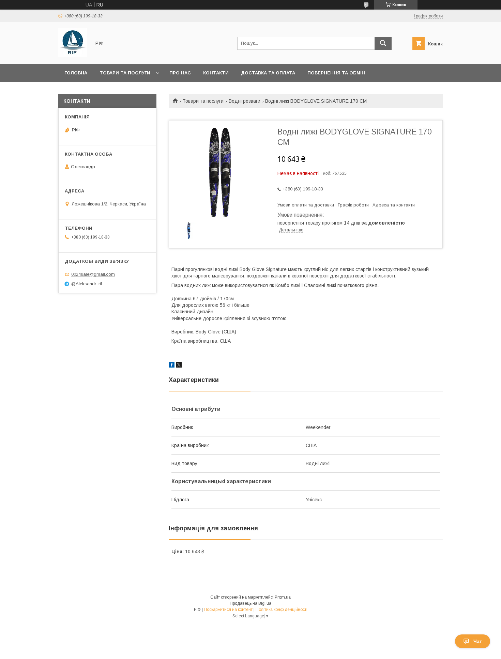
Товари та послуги (125, 72)
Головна (75, 72)
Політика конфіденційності (281, 609)
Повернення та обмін (336, 72)
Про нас (180, 72)
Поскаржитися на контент (228, 609)
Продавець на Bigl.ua (250, 603)
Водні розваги (244, 101)
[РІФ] (72, 55)
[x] (179, 366)
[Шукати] (383, 43)
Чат (477, 641)
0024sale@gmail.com (93, 274)
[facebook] (171, 366)
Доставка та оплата (268, 72)
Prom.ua (283, 597)
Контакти (216, 72)
